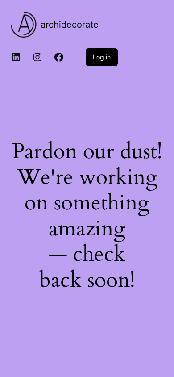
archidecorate (70, 24)
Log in (102, 57)
